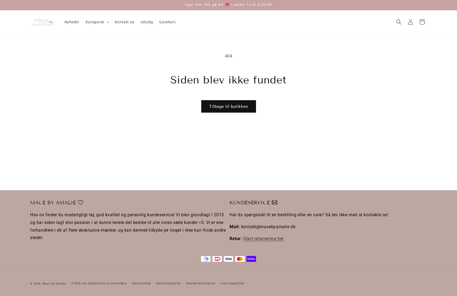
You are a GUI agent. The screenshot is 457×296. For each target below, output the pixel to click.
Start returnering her (263, 238)
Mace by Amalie (54, 283)
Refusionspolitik (169, 283)
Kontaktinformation (200, 283)
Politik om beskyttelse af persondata (99, 283)
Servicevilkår (141, 283)
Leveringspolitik (232, 283)
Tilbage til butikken (228, 106)
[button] (97, 22)
